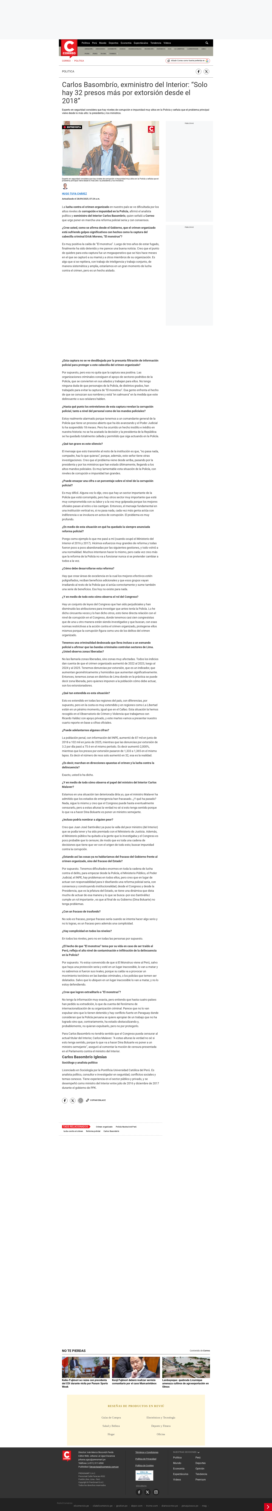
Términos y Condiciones (146, 1452)
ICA (169, 49)
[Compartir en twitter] (206, 71)
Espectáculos (141, 43)
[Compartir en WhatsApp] (80, 1100)
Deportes (113, 43)
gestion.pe (122, 1505)
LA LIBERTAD (179, 49)
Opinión (200, 1468)
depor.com (136, 1505)
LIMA (204, 49)
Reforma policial (93, 1131)
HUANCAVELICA (135, 49)
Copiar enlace (98, 1100)
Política (86, 43)
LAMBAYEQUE (192, 49)
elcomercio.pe (81, 1505)
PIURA (87, 53)
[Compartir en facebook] (198, 71)
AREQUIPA (89, 49)
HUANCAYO (149, 49)
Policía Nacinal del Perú (126, 1127)
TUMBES (112, 53)
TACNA (103, 53)
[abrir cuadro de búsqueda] (207, 43)
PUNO (95, 53)
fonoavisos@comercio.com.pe (104, 1467)
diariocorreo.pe (170, 1505)
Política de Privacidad (145, 1459)
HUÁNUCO (161, 49)
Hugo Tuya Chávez (74, 193)
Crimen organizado (104, 1127)
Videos (167, 43)
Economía (126, 43)
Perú (94, 43)
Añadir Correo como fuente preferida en (188, 60)
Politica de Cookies (144, 1465)
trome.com (152, 1505)
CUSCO (122, 49)
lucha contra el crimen (73, 1131)
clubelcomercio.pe (103, 1505)
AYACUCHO (100, 49)
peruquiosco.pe (190, 1505)
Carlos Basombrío (111, 1131)
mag (204, 1505)
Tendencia (155, 43)
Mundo (102, 43)
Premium (201, 1479)
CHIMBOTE (112, 49)
